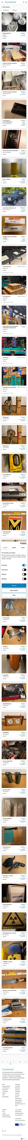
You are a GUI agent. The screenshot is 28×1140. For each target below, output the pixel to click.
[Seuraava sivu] (24, 1061)
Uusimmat (14, 10)
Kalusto (17, 1096)
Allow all (14, 585)
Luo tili (3, 1113)
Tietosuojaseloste (19, 1113)
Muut (16, 1105)
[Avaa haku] (23, 2)
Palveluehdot (18, 1111)
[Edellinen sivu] (3, 1061)
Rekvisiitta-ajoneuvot (20, 1103)
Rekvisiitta (17, 1088)
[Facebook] (5, 1131)
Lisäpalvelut (5, 1091)
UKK (3, 1095)
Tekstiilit (17, 1093)
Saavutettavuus (19, 1115)
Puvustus (17, 1095)
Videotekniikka (18, 1100)
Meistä (4, 1093)
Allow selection (14, 590)
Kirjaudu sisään (5, 1115)
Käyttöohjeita (5, 1096)
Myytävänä (5, 1089)
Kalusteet (17, 1089)
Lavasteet (17, 1086)
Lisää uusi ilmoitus (6, 1116)
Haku (3, 1111)
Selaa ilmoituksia (6, 1086)
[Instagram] (3, 1131)
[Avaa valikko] (2, 2)
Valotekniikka (18, 1098)
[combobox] (23, 1139)
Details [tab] (14, 547)
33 (20, 1061)
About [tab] (23, 547)
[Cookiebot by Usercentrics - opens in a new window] (20, 543)
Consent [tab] (5, 547)
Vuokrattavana (5, 1088)
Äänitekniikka (18, 1102)
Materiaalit (17, 1091)
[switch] (24, 570)
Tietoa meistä (18, 1109)
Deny (14, 595)
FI (23, 1138)
